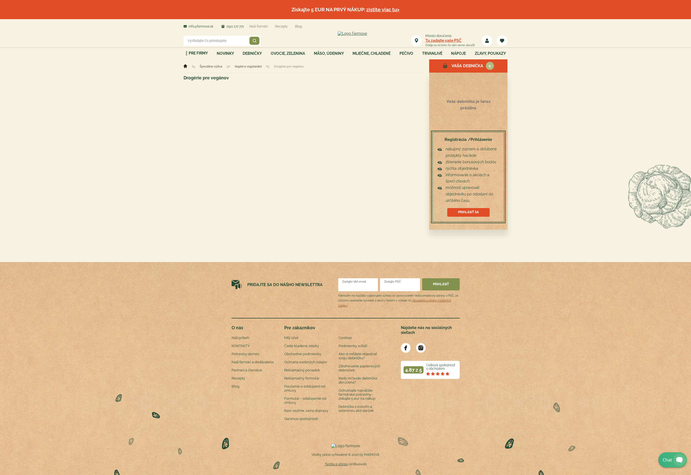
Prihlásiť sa (468, 212)
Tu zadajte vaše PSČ (443, 40)
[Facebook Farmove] (406, 348)
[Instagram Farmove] (421, 348)
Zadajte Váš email (354, 281)
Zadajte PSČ (392, 281)
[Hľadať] (254, 41)
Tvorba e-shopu (336, 464)
